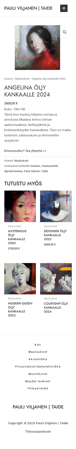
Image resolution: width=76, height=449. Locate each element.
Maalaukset (22, 78)
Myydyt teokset (38, 381)
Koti (38, 344)
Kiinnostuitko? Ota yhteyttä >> (25, 151)
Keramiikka (38, 359)
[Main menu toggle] (64, 8)
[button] (65, 32)
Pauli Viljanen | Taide (28, 8)
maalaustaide (50, 165)
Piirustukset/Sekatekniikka (38, 366)
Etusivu (8, 78)
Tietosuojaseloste (38, 431)
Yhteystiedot (38, 388)
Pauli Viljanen (32, 171)
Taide (44, 171)
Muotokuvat (38, 373)
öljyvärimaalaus (13, 171)
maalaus (35, 165)
